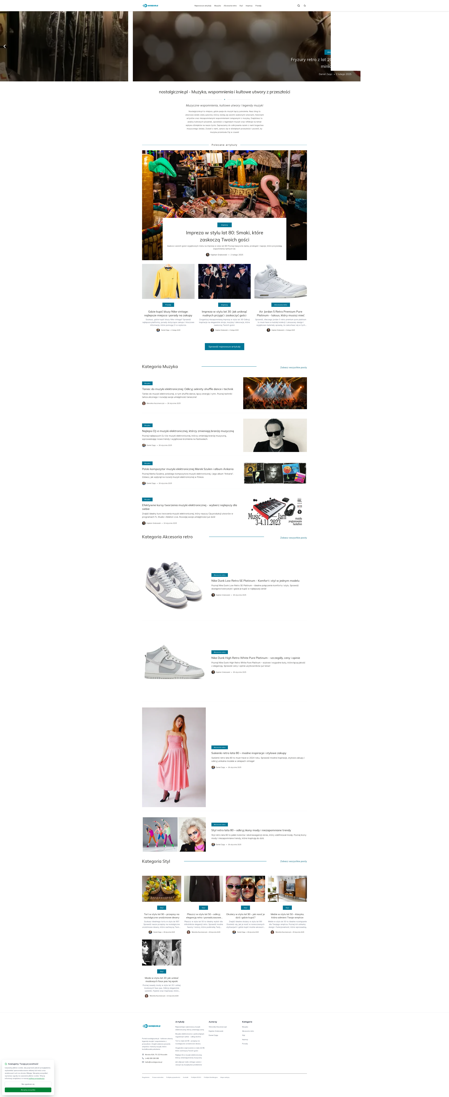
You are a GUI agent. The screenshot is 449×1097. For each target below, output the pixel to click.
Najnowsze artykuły (202, 5)
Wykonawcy (224, 52)
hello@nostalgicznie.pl (153, 1062)
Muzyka (217, 5)
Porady (258, 5)
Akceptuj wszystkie (28, 1090)
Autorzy (213, 1021)
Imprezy (249, 5)
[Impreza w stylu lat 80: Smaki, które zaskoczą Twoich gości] (224, 205)
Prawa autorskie (157, 1077)
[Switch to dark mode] (305, 6)
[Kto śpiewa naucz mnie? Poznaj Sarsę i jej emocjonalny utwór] (224, 46)
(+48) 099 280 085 (152, 1058)
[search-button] (298, 5)
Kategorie (247, 1021)
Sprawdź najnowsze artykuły (225, 346)
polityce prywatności (36, 1078)
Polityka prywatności (173, 1077)
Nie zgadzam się (28, 1084)
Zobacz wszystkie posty (293, 367)
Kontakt (185, 1077)
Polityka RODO (196, 1077)
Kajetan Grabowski (216, 1031)
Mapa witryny (224, 1077)
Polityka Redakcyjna (211, 1077)
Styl (241, 5)
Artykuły (179, 1021)
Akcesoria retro (230, 5)
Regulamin (145, 1077)
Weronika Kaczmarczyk (218, 1027)
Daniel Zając (213, 1035)
